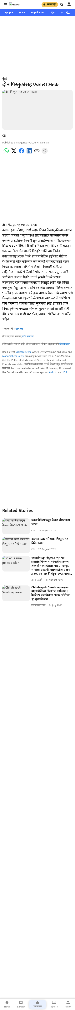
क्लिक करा (64, 344)
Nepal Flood (38, 12)
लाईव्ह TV (54, 1007)
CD (4, 135)
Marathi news (23, 352)
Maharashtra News (13, 356)
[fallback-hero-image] (16, 526)
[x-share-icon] (14, 153)
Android (53, 372)
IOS (65, 372)
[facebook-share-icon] (21, 153)
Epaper (9, 12)
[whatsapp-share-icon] (6, 153)
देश (53, 12)
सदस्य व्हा (18, 328)
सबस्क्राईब (51, 4)
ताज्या (22, 12)
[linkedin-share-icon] (29, 153)
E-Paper (21, 1007)
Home (7, 1007)
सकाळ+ (68, 1007)
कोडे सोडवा (27, 336)
